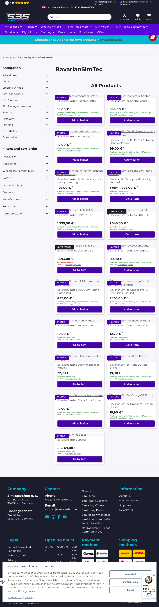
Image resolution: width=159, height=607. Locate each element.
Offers (100, 32)
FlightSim (8, 118)
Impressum (15, 597)
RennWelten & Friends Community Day (96, 529)
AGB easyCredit (17, 555)
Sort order (9, 206)
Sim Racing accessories (16, 106)
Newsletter (126, 510)
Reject (130, 590)
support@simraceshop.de (61, 509)
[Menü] (154, 576)
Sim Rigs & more (12, 93)
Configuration (130, 582)
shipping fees (33, 603)
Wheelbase (9, 75)
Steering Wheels (12, 87)
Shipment (125, 505)
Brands (86, 491)
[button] (45, 7)
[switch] (149, 595)
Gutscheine (9, 137)
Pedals (6, 81)
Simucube (88, 495)
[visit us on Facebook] (59, 517)
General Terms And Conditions (19, 549)
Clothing (7, 124)
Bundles (7, 112)
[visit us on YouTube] (64, 517)
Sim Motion (9, 100)
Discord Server (61, 7)
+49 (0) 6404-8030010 (84, 7)
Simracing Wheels (93, 505)
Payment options (130, 500)
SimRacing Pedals (93, 510)
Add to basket (80, 120)
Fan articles (9, 131)
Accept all (130, 574)
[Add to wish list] (98, 98)
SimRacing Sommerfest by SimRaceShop (97, 521)
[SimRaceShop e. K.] (18, 17)
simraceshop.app (111, 39)
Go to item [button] (132, 198)
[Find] (51, 17)
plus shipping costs (73, 115)
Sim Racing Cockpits (95, 500)
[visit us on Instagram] (53, 517)
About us (125, 495)
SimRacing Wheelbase (96, 514)
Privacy (29, 597)
